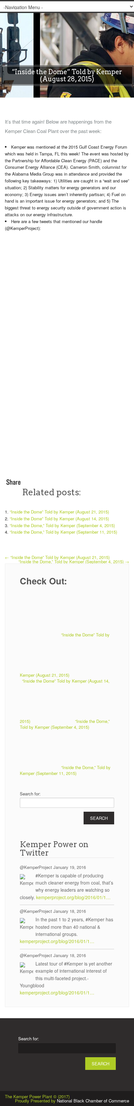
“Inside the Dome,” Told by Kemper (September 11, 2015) (63, 532)
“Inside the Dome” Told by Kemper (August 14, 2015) (59, 518)
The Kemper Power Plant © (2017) (37, 1096)
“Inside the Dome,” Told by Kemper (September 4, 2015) (62, 525)
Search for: (30, 794)
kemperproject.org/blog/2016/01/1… (73, 897)
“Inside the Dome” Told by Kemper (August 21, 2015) (59, 512)
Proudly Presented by (72, 1101)
